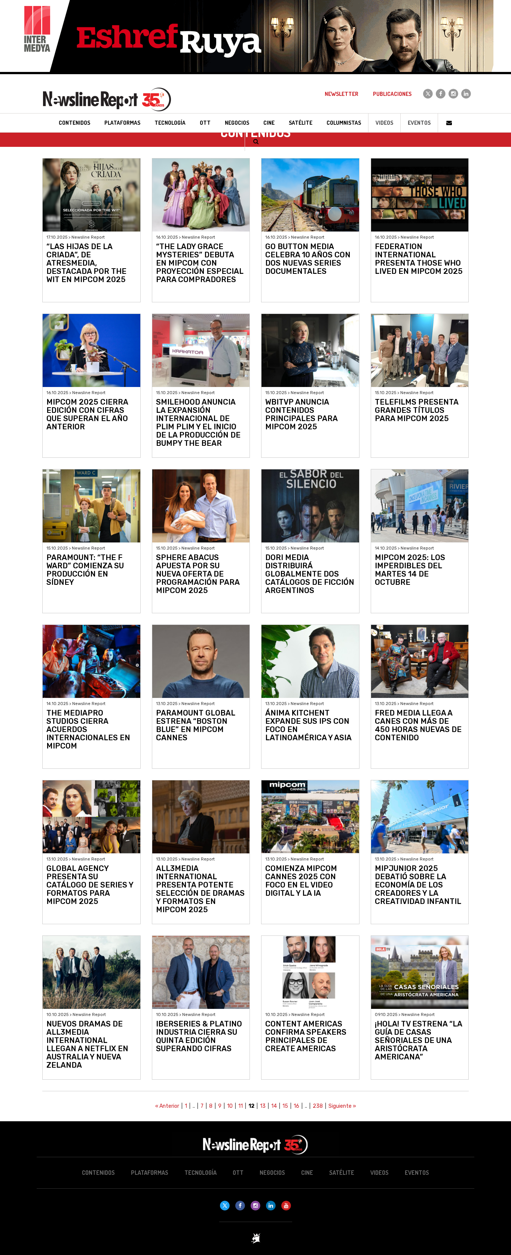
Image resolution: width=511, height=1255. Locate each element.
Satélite (341, 1172)
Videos (384, 122)
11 (240, 1106)
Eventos (419, 122)
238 (318, 1106)
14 (274, 1106)
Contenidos (98, 1172)
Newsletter (341, 93)
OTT (238, 1172)
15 (285, 1106)
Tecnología (200, 1172)
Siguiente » (342, 1106)
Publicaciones (392, 93)
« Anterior (167, 1106)
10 (230, 1106)
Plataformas (149, 1172)
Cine (307, 1172)
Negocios (272, 1172)
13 (263, 1106)
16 (296, 1106)
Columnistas (344, 122)
